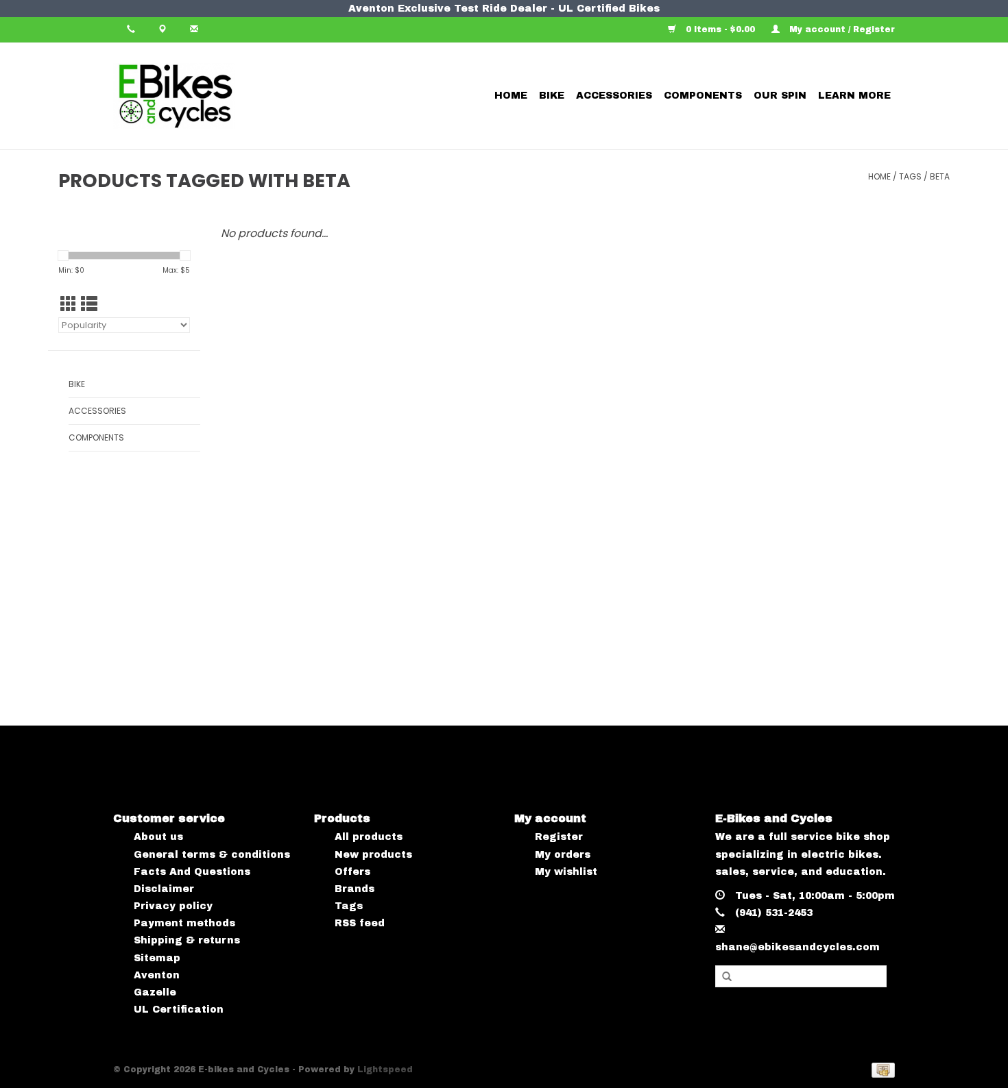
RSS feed (360, 923)
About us (158, 837)
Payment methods (184, 923)
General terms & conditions (212, 855)
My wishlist (566, 872)
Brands (354, 889)
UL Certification (179, 1009)
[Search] (727, 977)
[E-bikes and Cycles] (224, 96)
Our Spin (780, 95)
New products (373, 855)
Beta (940, 176)
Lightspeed (385, 1069)
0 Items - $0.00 (720, 29)
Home (510, 95)
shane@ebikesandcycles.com (797, 947)
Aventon (157, 975)
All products (369, 837)
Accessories (614, 95)
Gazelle (155, 992)
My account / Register (841, 29)
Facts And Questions (192, 872)
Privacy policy (173, 906)
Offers (352, 872)
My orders (562, 855)
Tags (910, 176)
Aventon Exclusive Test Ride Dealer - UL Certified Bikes (504, 8)
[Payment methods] (881, 1070)
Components (703, 95)
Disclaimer (164, 889)
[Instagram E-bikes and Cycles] (517, 757)
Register (559, 837)
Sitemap (157, 958)
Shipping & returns (187, 940)
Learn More (854, 95)
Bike (551, 95)
